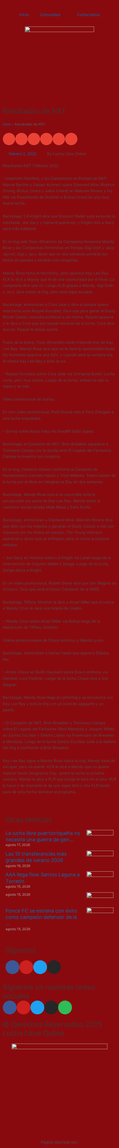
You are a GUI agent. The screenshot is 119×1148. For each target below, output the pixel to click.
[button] (9, 139)
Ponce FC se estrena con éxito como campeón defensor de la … (41, 917)
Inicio (24, 14)
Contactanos (88, 14)
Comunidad (50, 14)
